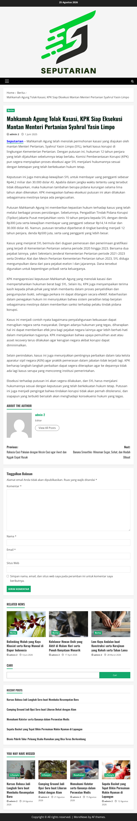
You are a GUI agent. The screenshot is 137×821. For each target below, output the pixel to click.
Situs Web (13, 563)
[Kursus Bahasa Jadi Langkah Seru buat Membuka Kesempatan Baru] (21, 769)
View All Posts (47, 428)
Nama (11, 536)
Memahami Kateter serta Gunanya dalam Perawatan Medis (38, 719)
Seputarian (15, 141)
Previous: (36, 452)
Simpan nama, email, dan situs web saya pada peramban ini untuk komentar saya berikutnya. (61, 578)
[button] (7, 81)
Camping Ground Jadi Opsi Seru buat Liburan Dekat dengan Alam (41, 709)
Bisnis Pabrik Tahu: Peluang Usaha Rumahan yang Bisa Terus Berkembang (46, 739)
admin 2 (14, 134)
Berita (11, 110)
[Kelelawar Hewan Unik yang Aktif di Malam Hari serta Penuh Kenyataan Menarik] (68, 624)
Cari (10, 665)
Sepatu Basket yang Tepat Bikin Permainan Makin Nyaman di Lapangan (44, 729)
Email (11, 550)
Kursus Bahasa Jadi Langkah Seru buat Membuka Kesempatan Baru (43, 700)
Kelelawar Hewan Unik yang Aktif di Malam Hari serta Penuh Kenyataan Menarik (65, 645)
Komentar (14, 486)
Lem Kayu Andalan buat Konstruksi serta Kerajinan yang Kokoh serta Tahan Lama (109, 645)
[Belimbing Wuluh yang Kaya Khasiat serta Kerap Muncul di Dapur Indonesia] (26, 624)
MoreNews (80, 817)
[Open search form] (132, 81)
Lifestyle (14, 775)
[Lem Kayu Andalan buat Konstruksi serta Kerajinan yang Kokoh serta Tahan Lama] (110, 624)
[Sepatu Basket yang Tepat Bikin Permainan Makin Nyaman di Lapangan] (116, 769)
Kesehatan (79, 775)
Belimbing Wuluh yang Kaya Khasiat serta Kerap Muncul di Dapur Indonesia (25, 645)
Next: (101, 452)
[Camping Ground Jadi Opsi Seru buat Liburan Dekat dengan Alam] (52, 769)
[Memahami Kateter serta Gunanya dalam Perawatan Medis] (84, 769)
